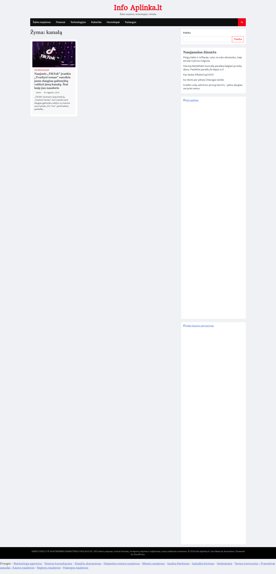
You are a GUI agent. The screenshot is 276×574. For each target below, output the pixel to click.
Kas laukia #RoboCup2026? (198, 74)
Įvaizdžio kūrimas (203, 564)
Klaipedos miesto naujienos (122, 564)
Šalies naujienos (42, 22)
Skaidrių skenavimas (88, 564)
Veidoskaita (224, 564)
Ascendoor (229, 551)
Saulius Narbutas (178, 564)
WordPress (139, 554)
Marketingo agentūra (28, 564)
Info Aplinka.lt (138, 8)
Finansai (60, 22)
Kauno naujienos (23, 568)
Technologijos (78, 22)
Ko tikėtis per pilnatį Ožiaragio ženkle (203, 80)
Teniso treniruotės (246, 564)
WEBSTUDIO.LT (39, 551)
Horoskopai (113, 22)
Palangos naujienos (75, 568)
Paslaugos (130, 22)
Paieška (187, 32)
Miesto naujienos (153, 564)
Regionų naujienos (49, 568)
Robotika (96, 22)
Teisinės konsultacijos (58, 564)
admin (38, 92)
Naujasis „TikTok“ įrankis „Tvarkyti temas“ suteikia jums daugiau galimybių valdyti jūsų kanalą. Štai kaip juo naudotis (52, 81)
